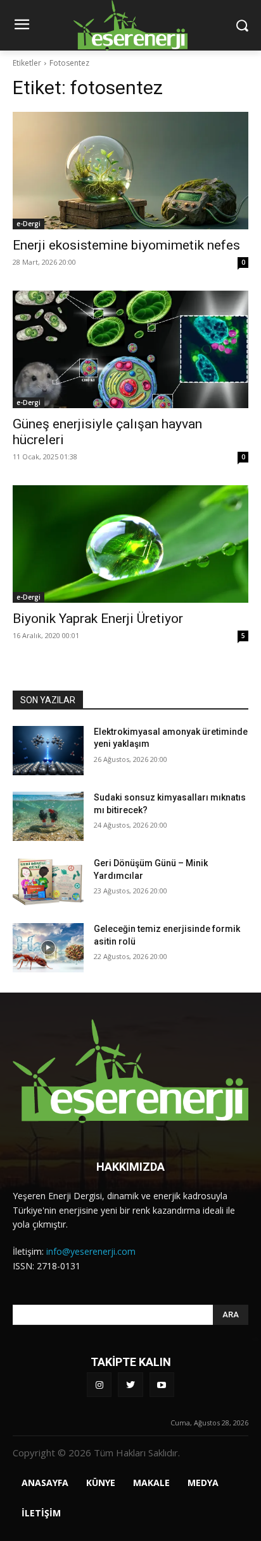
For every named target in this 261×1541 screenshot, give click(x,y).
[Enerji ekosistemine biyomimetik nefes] (130, 170)
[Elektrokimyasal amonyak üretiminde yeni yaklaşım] (48, 750)
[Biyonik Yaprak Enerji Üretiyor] (130, 544)
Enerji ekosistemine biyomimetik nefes (126, 245)
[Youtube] (162, 1384)
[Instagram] (99, 1384)
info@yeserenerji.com (91, 1251)
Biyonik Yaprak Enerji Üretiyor (98, 618)
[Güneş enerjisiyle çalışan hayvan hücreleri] (130, 349)
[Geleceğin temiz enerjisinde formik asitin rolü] (48, 947)
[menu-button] (21, 26)
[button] (242, 25)
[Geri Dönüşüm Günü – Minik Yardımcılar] (48, 882)
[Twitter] (130, 1384)
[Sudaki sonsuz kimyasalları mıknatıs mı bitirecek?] (48, 816)
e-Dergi (28, 223)
